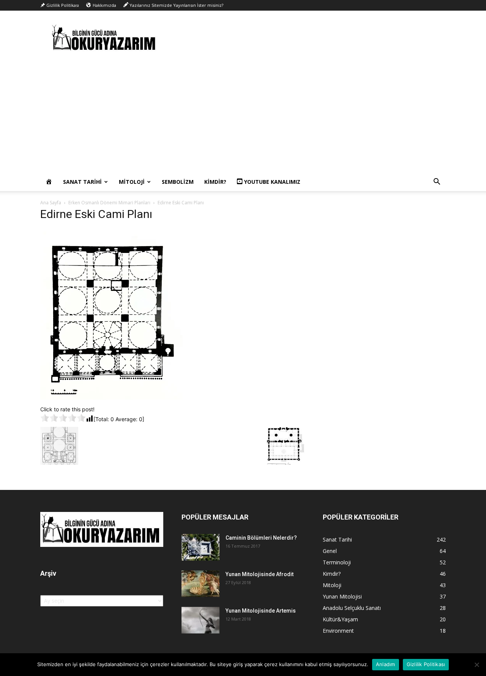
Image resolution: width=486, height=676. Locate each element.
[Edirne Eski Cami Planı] (111, 397)
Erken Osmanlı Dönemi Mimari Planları (109, 202)
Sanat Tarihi (82, 181)
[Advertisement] (243, 116)
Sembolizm (178, 181)
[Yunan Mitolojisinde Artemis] (200, 620)
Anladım (385, 664)
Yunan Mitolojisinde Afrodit (259, 574)
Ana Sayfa (50, 202)
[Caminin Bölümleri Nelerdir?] (200, 547)
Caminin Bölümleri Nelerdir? (261, 538)
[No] (476, 664)
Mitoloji (132, 181)
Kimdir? (215, 181)
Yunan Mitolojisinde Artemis (261, 611)
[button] (437, 182)
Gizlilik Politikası (426, 664)
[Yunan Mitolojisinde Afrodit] (200, 583)
